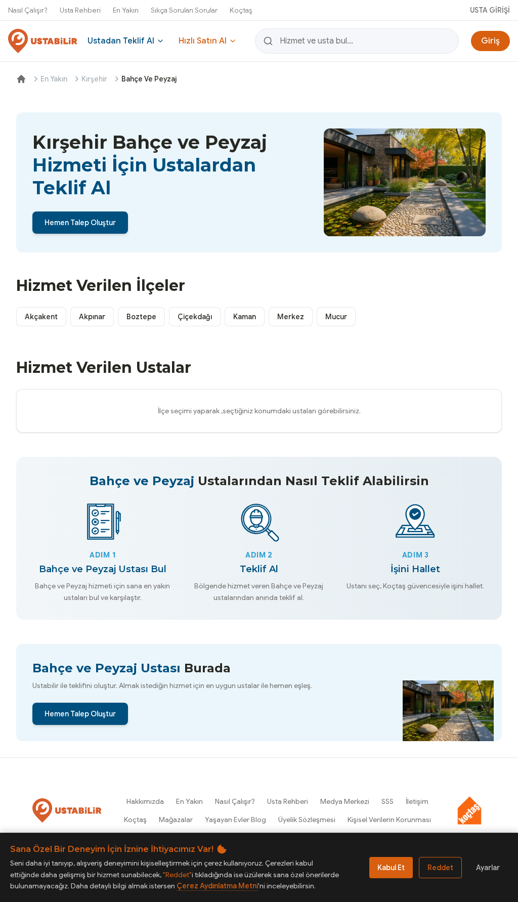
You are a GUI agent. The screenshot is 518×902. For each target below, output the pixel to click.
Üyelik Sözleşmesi (306, 819)
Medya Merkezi (344, 801)
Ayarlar (488, 867)
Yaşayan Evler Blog (235, 819)
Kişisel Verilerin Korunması (389, 819)
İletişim (417, 801)
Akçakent (41, 316)
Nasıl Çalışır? (28, 10)
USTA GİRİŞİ (490, 10)
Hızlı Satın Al (203, 41)
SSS (387, 801)
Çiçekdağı (195, 316)
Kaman (244, 316)
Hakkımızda (145, 801)
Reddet (440, 867)
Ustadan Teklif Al (121, 41)
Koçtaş (241, 10)
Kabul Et (391, 867)
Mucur (336, 316)
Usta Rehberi (80, 10)
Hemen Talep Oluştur (80, 222)
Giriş (490, 41)
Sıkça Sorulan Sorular (184, 10)
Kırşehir (94, 78)
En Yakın (126, 10)
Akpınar (92, 316)
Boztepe (141, 316)
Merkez (290, 316)
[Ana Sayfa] (21, 79)
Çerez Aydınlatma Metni (217, 885)
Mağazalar (176, 819)
